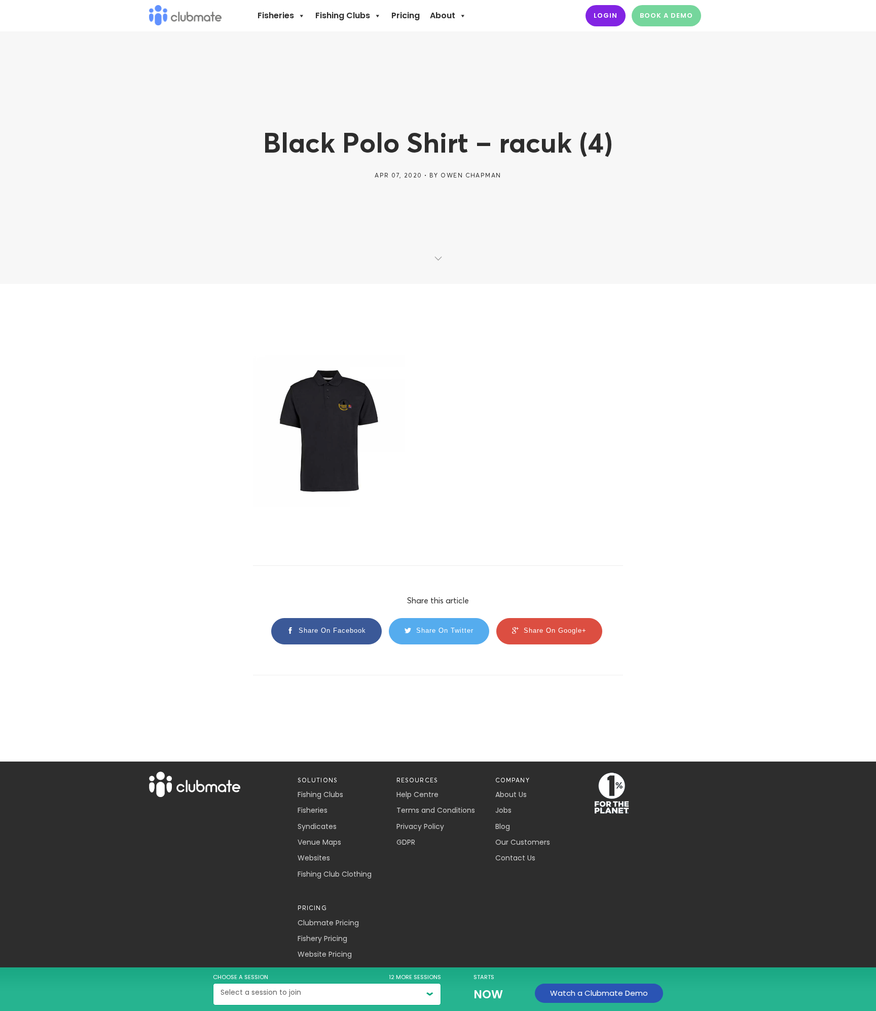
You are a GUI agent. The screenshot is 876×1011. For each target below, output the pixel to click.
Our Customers (522, 842)
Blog (502, 826)
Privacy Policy (420, 826)
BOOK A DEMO (666, 15)
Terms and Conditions (435, 810)
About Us (511, 794)
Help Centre (417, 794)
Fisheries (276, 15)
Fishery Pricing (322, 938)
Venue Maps (319, 842)
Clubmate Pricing (328, 923)
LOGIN (605, 15)
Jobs (503, 810)
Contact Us (515, 858)
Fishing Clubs (342, 15)
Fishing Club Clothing (335, 874)
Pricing (405, 15)
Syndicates (317, 826)
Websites (314, 858)
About (442, 15)
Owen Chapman (471, 175)
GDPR (405, 842)
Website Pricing (325, 954)
